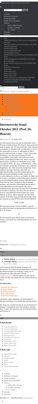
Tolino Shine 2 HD (10, 71)
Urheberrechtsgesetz (6, 275)
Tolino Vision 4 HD (10, 75)
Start (5, 38)
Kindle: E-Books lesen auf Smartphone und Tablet (19, 59)
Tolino (6, 364)
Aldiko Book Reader (10, 354)
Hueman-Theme (28, 398)
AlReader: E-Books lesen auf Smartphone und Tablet (20, 44)
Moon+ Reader (8, 362)
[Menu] (1, 370)
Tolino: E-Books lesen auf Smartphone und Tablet (19, 77)
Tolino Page (7, 69)
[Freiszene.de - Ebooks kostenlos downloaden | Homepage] (14, 3)
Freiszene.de (6, 139)
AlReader (7, 356)
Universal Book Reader (11, 366)
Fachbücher (7, 119)
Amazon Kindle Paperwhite (12, 50)
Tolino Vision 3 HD (10, 73)
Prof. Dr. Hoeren (21, 244)
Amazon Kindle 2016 (10, 46)
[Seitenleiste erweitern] (1, 248)
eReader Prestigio (9, 358)
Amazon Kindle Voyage (11, 52)
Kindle (6, 360)
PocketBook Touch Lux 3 (12, 67)
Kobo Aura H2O (9, 61)
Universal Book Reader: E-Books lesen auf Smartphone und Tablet (17, 80)
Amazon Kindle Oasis (11, 48)
